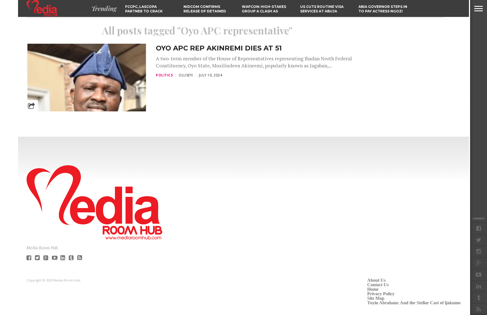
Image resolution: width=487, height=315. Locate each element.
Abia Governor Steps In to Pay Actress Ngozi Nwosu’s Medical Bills (382, 11)
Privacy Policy (381, 293)
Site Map (375, 298)
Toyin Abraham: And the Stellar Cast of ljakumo (414, 302)
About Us (376, 280)
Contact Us (378, 284)
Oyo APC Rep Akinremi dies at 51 (219, 48)
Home (372, 289)
